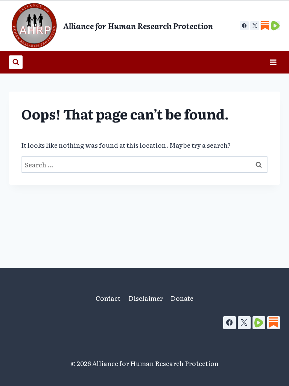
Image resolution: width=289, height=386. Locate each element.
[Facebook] (244, 25)
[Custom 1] (264, 25)
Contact (108, 298)
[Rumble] (258, 322)
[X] (254, 25)
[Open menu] (273, 62)
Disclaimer (145, 298)
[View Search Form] (16, 62)
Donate (181, 298)
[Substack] (273, 322)
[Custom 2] (275, 25)
